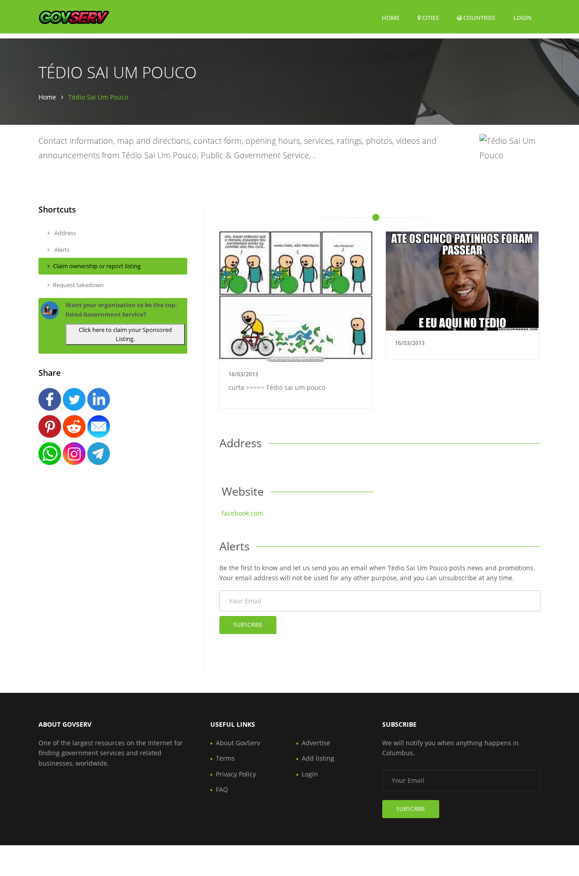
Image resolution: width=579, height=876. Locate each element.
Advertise (316, 743)
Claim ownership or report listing (97, 266)
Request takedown (78, 285)
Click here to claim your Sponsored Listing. (125, 334)
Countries (478, 17)
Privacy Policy (236, 774)
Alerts (61, 250)
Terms (225, 758)
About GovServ (238, 743)
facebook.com (242, 513)
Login (522, 17)
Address (64, 233)
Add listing (318, 758)
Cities (430, 18)
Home (390, 18)
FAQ (222, 789)
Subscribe (247, 625)
